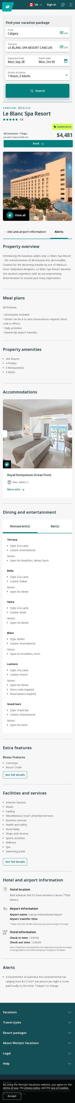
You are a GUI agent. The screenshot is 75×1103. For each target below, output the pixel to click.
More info (13, 489)
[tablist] (37, 526)
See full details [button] (15, 775)
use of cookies (59, 1088)
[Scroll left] (5, 232)
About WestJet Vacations (21, 1043)
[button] (62, 4)
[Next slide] (70, 433)
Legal (7, 1053)
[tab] (20, 526)
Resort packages (15, 1033)
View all (20, 215)
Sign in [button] (51, 5)
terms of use (10, 1088)
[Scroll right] (70, 232)
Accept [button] (12, 1096)
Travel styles (12, 1022)
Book (36, 143)
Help (6, 1064)
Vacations (10, 1012)
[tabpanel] (37, 633)
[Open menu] (71, 4)
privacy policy (32, 1088)
